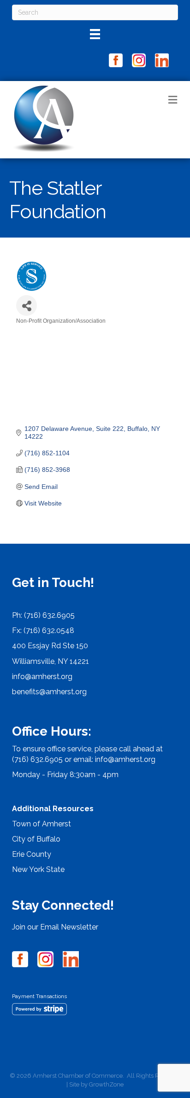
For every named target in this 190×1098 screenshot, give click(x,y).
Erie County (31, 854)
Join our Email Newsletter (55, 927)
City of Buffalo (36, 839)
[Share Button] (26, 305)
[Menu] (95, 34)
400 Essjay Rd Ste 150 (50, 645)
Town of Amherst (41, 823)
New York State (38, 869)
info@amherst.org (42, 676)
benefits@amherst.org (49, 691)
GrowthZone (106, 1084)
